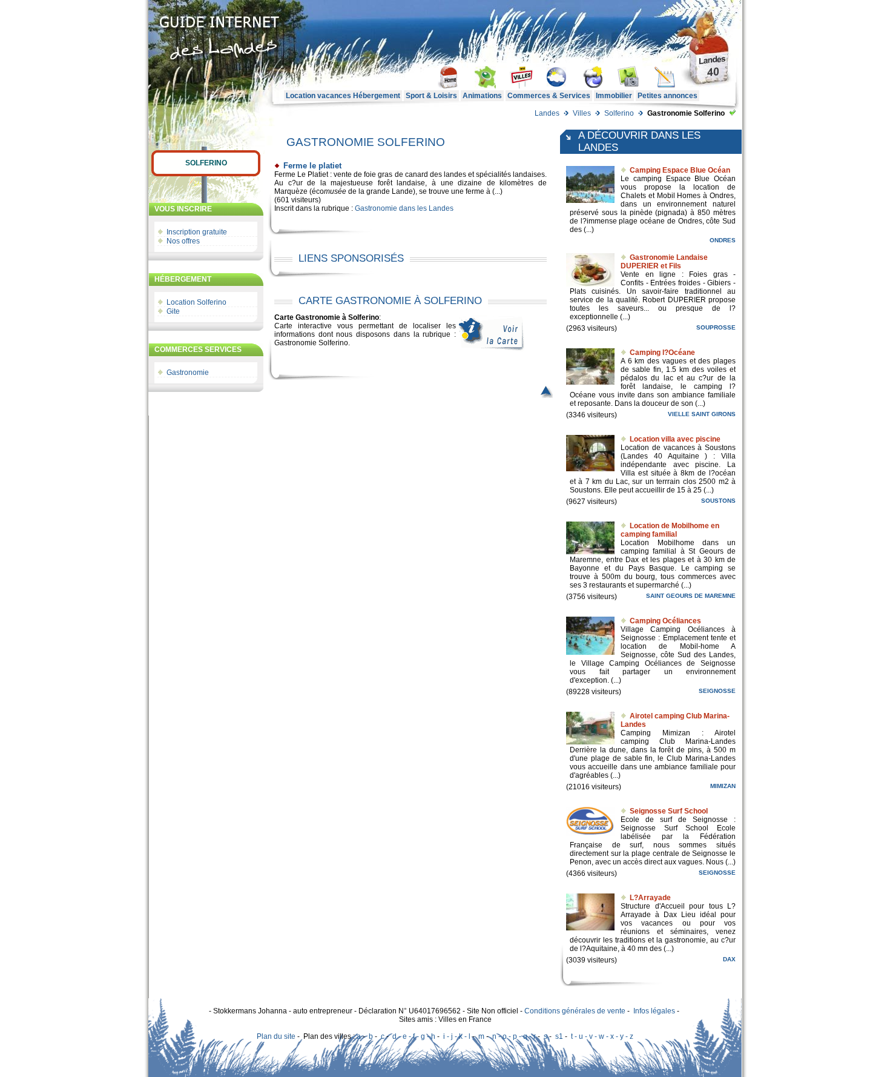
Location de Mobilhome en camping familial (670, 530)
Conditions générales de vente (574, 1011)
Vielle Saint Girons (702, 414)
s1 (559, 1036)
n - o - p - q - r (514, 1036)
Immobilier (614, 95)
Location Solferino (196, 302)
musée (335, 191)
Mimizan (723, 786)
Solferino (619, 113)
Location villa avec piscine (675, 439)
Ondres (723, 240)
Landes (547, 113)
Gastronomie (187, 372)
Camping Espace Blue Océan (680, 170)
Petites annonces (667, 95)
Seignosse (717, 691)
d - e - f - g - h (413, 1036)
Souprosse (716, 327)
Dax (729, 959)
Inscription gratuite (196, 232)
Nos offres (183, 241)
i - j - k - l (456, 1036)
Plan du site (276, 1036)
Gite (173, 311)
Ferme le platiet (312, 165)
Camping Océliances (665, 621)
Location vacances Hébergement (343, 95)
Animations (482, 95)
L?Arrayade (650, 897)
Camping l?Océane (662, 352)
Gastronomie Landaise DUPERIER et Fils (664, 261)
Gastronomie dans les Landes (404, 208)
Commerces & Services (548, 95)
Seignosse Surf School (669, 811)
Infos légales (654, 1011)
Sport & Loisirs (431, 95)
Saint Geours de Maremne (691, 595)
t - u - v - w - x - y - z (602, 1036)
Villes (582, 113)
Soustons (718, 500)
